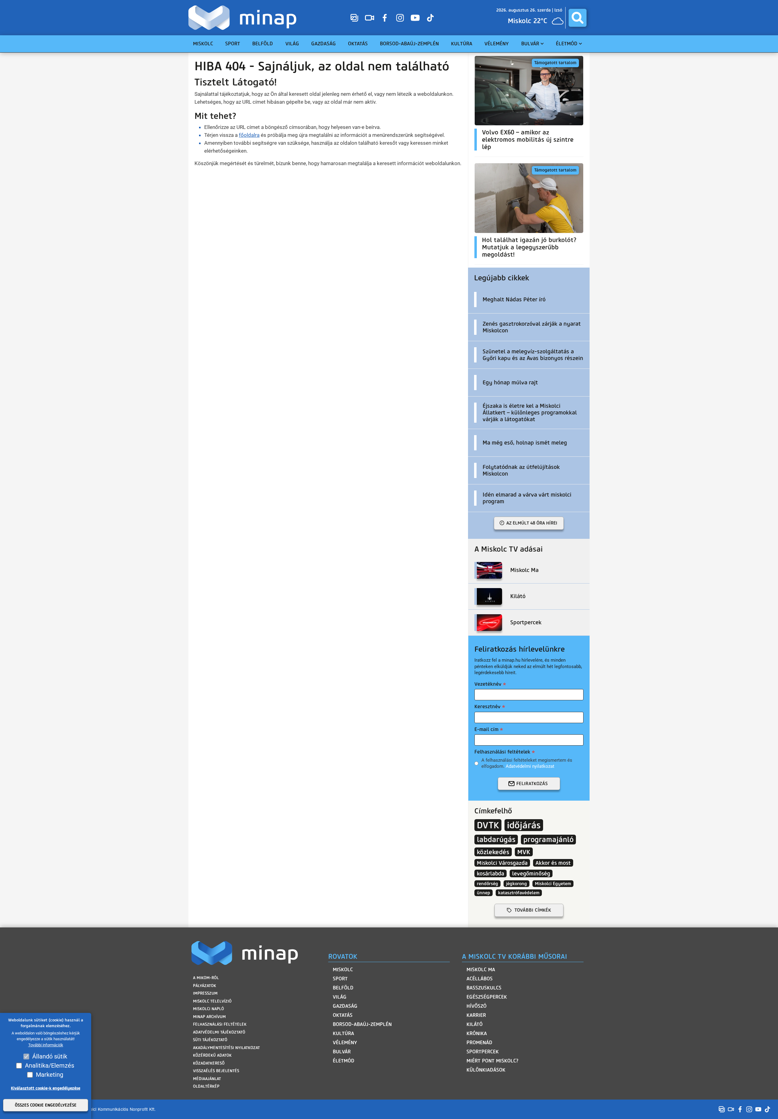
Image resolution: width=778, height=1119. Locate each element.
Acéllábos (479, 979)
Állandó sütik (49, 1056)
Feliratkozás (532, 783)
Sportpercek (482, 1052)
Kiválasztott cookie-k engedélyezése (45, 1088)
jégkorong (516, 883)
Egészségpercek (486, 997)
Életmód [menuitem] (566, 44)
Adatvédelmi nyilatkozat (530, 766)
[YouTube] (415, 17)
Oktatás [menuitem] (358, 44)
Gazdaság (345, 1006)
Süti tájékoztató (210, 1040)
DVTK (488, 825)
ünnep (483, 893)
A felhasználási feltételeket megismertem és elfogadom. (526, 763)
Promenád (479, 1042)
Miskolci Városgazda (502, 863)
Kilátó (474, 1024)
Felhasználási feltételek (502, 752)
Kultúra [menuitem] (461, 44)
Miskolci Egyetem (553, 883)
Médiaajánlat (207, 1078)
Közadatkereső (209, 1063)
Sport (340, 979)
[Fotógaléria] (354, 17)
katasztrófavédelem (518, 893)
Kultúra (343, 1033)
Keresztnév (487, 706)
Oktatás (343, 1015)
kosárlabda (490, 873)
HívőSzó (476, 1006)
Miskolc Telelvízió (212, 1001)
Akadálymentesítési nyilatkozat (226, 1047)
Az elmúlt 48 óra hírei (531, 523)
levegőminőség (531, 873)
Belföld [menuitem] (262, 44)
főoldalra (249, 135)
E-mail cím (486, 729)
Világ (339, 997)
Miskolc (343, 969)
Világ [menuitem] (292, 44)
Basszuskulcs (483, 988)
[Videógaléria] (369, 17)
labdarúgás (496, 839)
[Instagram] (400, 17)
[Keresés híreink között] (578, 18)
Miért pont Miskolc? (492, 1061)
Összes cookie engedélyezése (46, 1105)
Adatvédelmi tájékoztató (219, 1032)
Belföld (343, 988)
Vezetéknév (487, 684)
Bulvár (342, 1052)
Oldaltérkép (206, 1086)
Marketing (49, 1074)
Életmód (343, 1061)
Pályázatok (204, 985)
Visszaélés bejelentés (216, 1071)
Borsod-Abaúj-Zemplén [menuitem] (409, 44)
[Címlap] (243, 17)
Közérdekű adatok (212, 1055)
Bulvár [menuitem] (530, 44)
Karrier (476, 1015)
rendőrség (487, 883)
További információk (45, 1045)
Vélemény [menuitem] (496, 44)
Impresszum (205, 993)
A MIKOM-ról (206, 977)
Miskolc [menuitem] (203, 44)
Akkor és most (553, 863)
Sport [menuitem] (232, 44)
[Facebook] (384, 17)
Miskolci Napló (208, 1008)
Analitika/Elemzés (49, 1065)
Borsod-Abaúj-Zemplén (362, 1024)
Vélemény (345, 1042)
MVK (523, 852)
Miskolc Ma (480, 969)
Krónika (476, 1033)
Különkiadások (485, 1070)
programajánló (548, 839)
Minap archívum (209, 1016)
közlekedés (493, 852)
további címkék (533, 910)
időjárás (524, 825)
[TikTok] (430, 17)
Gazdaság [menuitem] (323, 44)
